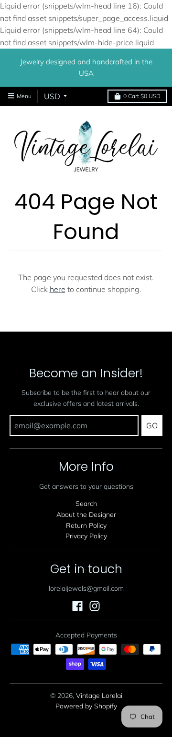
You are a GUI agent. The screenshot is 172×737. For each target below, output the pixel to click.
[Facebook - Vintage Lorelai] (77, 606)
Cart (142, 96)
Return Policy (86, 525)
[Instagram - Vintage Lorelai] (94, 606)
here (57, 289)
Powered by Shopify (86, 706)
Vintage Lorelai (99, 695)
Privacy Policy (86, 536)
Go (152, 425)
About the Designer (86, 514)
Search (86, 503)
